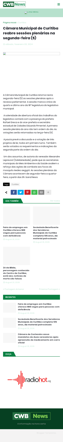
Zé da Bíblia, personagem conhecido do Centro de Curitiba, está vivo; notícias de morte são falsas (16, 273)
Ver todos (55, 200)
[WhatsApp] (34, 192)
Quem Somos (23, 437)
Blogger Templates (46, 432)
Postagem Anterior (14, 289)
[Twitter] (21, 192)
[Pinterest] (27, 192)
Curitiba (22, 22)
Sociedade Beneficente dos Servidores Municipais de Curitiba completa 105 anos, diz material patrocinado (45, 233)
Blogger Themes (27, 432)
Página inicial (9, 22)
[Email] (41, 192)
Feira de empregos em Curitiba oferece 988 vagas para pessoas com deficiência (15, 231)
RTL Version (51, 437)
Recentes (10, 297)
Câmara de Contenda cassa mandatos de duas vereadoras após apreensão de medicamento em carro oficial (39, 338)
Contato (37, 437)
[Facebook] (14, 192)
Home (9, 437)
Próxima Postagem (48, 289)
